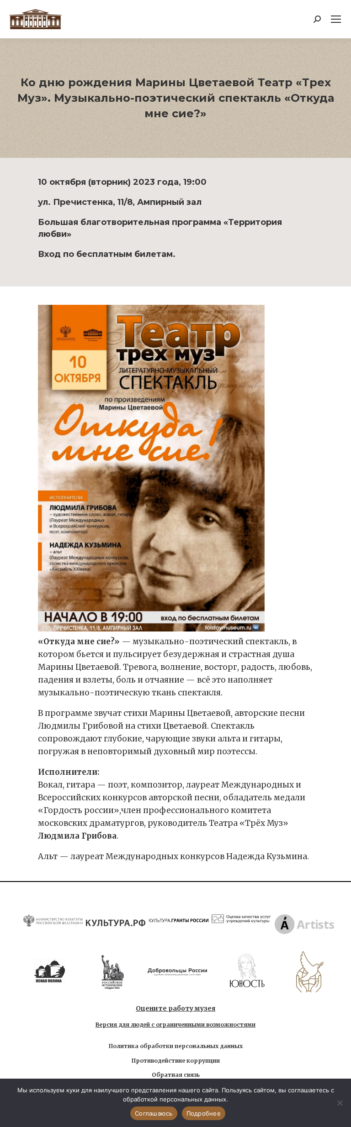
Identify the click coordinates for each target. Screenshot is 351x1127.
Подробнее (203, 1113)
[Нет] (339, 1102)
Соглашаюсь (154, 1113)
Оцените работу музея (175, 1008)
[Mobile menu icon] (336, 19)
